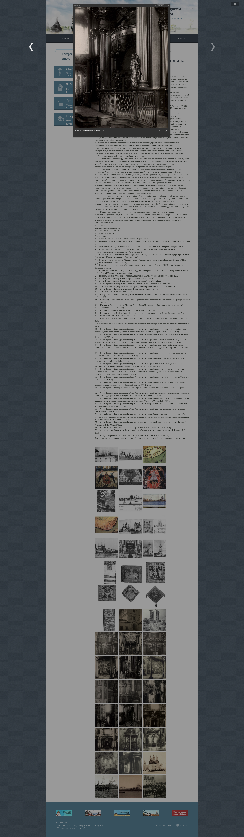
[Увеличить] (165, 5)
